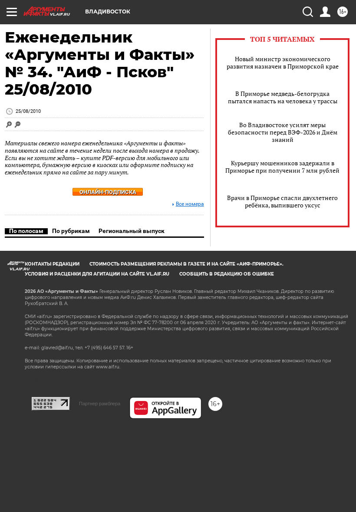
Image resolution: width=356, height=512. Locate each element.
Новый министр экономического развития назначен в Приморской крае (283, 62)
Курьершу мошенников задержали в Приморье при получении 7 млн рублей (282, 166)
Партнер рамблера (99, 403)
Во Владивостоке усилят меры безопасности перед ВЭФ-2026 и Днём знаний (282, 132)
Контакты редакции (52, 264)
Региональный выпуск (132, 230)
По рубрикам (71, 230)
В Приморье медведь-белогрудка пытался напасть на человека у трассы (282, 97)
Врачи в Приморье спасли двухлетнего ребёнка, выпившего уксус (282, 201)
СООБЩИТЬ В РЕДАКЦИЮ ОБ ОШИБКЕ (226, 274)
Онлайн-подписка (107, 192)
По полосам (26, 230)
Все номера (190, 204)
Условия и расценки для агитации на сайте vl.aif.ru (97, 274)
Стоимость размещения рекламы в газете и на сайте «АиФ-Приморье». (186, 264)
